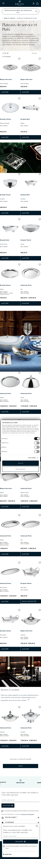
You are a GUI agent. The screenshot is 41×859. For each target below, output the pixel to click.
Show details (32, 457)
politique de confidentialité (27, 814)
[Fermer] (37, 826)
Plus (20, 766)
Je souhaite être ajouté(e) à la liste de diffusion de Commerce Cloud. (21, 811)
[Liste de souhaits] (19, 59)
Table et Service (9, 18)
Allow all (20, 463)
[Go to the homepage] (19, 3)
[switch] (37, 442)
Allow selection (20, 469)
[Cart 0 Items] (37, 3)
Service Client (20, 782)
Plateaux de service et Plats (27, 18)
